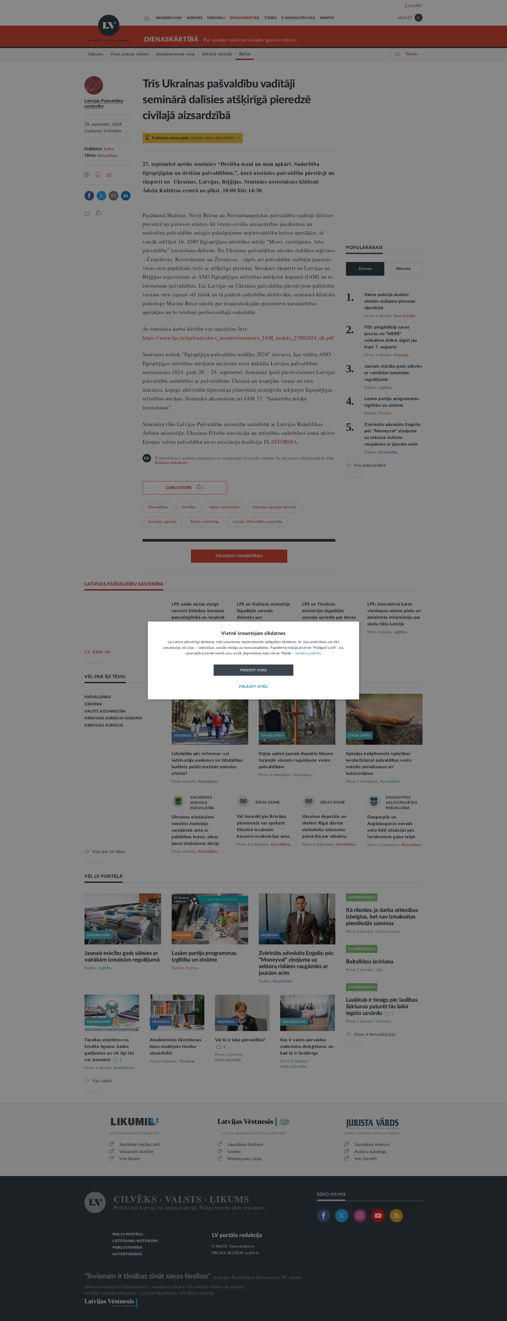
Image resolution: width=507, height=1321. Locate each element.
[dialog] (253, 660)
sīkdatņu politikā (308, 653)
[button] (253, 687)
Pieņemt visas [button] (253, 670)
